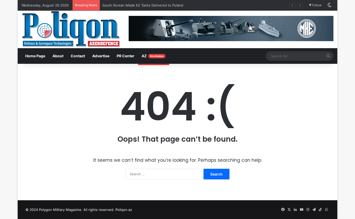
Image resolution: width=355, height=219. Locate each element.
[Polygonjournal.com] (71, 29)
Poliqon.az (123, 210)
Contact (78, 56)
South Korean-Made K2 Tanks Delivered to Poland (142, 5)
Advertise (100, 56)
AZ (153, 56)
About (57, 56)
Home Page (35, 56)
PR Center (125, 56)
